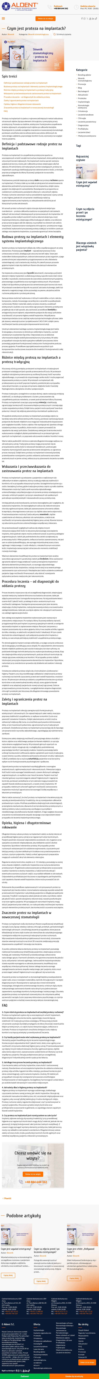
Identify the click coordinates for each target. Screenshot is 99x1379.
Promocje (82, 84)
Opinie (80, 1341)
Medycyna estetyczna (87, 136)
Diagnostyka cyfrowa (64, 1340)
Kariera (81, 1349)
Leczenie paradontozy (87, 121)
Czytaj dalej (8, 1275)
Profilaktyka (83, 129)
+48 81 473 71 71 (60, 1311)
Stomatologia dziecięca (64, 1325)
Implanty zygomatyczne (42, 1333)
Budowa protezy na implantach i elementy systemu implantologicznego (33, 86)
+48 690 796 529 (11, 1313)
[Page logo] (20, 6)
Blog (80, 88)
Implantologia (84, 102)
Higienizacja (60, 1345)
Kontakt (81, 1355)
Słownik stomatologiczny (38, 34)
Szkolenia (81, 1338)
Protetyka (82, 98)
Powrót (7, 1198)
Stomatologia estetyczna (83, 106)
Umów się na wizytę (45, 19)
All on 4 (36, 1365)
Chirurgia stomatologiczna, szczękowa (40, 1360)
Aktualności (83, 95)
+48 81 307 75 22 (85, 1311)
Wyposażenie (83, 1336)
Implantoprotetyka (41, 1355)
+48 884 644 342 (61, 8)
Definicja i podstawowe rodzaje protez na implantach (25, 83)
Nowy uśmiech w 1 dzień (65, 1335)
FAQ (6, 111)
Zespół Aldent (83, 1330)
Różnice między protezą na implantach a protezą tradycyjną (28, 90)
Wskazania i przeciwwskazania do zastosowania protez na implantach (32, 93)
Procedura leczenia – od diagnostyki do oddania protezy (27, 97)
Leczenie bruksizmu (63, 1352)
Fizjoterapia (60, 1348)
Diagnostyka (83, 125)
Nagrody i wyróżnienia (86, 1333)
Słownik (11, 34)
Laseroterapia (39, 1349)
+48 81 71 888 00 (36, 1311)
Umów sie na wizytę (87, 1362)
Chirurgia (82, 118)
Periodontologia (62, 1333)
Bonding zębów (84, 75)
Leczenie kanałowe (85, 114)
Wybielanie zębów (63, 1338)
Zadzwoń (25, 1376)
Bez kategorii (83, 91)
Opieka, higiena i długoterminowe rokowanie (22, 104)
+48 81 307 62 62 (11, 1311)
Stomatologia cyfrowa (64, 1323)
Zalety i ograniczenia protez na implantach (21, 100)
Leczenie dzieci (84, 132)
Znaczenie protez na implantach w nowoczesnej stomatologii (29, 107)
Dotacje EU (82, 1357)
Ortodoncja (83, 111)
